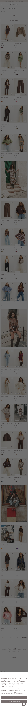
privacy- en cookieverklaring (7, 693)
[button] (24, 704)
